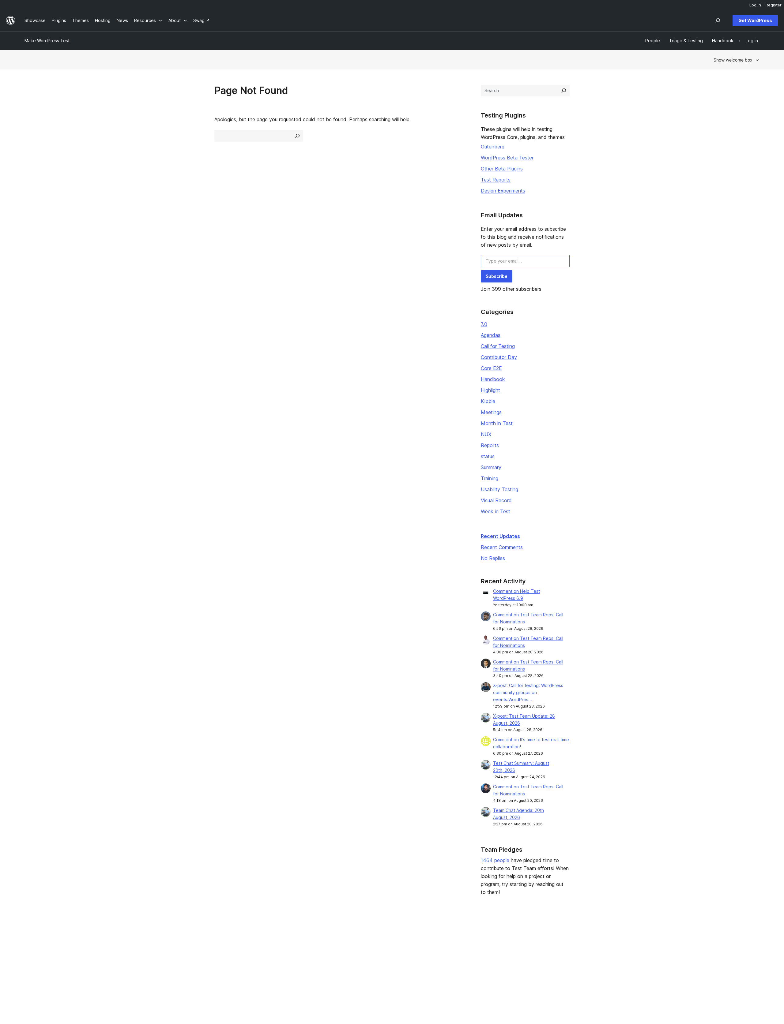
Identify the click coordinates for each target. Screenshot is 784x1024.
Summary (491, 467)
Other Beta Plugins (502, 169)
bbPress (628, 955)
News (30, 946)
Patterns (181, 965)
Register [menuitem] (774, 4)
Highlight (490, 390)
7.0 (484, 324)
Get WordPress (755, 20)
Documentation (336, 946)
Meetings (491, 412)
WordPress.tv (337, 965)
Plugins (180, 955)
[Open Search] (717, 20)
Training (489, 478)
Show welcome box (733, 59)
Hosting (32, 955)
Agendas (490, 335)
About (30, 936)
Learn (326, 936)
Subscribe (496, 276)
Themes (181, 946)
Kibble (488, 401)
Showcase (183, 936)
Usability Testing (499, 489)
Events (476, 946)
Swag (477, 965)
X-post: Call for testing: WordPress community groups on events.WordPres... (528, 692)
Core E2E (491, 368)
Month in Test (497, 423)
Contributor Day (499, 357)
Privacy (32, 965)
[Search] (564, 90)
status (488, 456)
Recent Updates (500, 536)
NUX (486, 434)
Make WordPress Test (47, 40)
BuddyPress (632, 965)
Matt (624, 946)
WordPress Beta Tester (507, 158)
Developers (333, 955)
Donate (479, 955)
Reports (490, 445)
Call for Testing (498, 346)
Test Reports (496, 180)
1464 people (495, 860)
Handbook (493, 379)
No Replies (493, 558)
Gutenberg (492, 147)
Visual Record (496, 500)
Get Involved (482, 936)
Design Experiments (503, 191)
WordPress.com (635, 936)
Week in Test (495, 511)
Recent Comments (502, 547)
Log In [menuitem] (755, 4)
